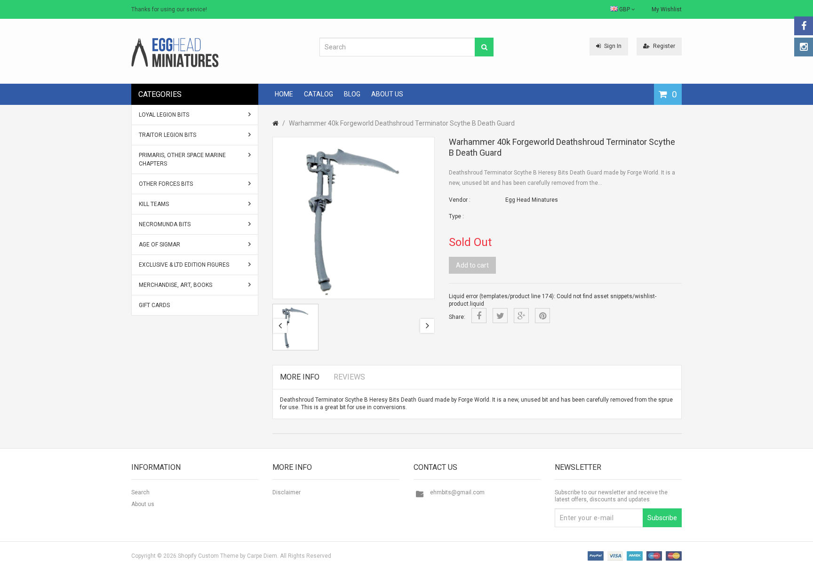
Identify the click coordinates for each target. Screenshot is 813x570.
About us (142, 504)
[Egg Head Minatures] (175, 52)
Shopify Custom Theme (208, 556)
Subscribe (662, 518)
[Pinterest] (542, 315)
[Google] (521, 315)
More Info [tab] (299, 376)
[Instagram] (803, 47)
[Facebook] (803, 25)
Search (140, 492)
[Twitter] (500, 315)
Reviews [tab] (349, 376)
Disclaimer (286, 492)
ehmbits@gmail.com (457, 492)
